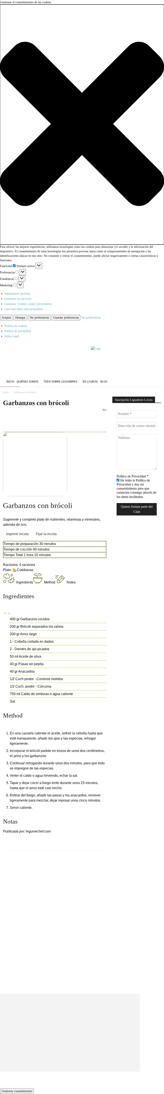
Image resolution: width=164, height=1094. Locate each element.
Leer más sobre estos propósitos (23, 309)
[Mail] (158, 382)
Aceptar (6, 317)
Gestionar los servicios (18, 298)
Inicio (6, 392)
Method (49, 582)
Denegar (20, 317)
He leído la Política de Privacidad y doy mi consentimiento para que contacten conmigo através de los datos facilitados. (136, 488)
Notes (71, 582)
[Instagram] (152, 382)
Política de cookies (15, 326)
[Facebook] (147, 382)
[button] (82, 124)
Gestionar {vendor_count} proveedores (28, 304)
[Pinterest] (27, 419)
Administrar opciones (17, 293)
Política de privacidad (17, 331)
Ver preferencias (39, 317)
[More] (46, 419)
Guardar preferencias (66, 317)
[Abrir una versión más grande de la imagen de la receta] (54, 464)
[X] (17, 419)
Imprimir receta (17, 534)
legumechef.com (38, 831)
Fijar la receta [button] (46, 534)
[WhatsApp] (36, 419)
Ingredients (24, 582)
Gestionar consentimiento (17, 1091)
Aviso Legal (11, 336)
